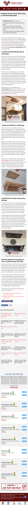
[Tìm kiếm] (14, 9)
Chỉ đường (24, 392)
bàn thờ (11, 44)
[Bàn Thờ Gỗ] (14, 3)
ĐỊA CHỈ (21, 8)
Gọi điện (24, 395)
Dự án (10, 305)
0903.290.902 (4, 420)
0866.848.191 (3, 409)
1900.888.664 (3, 455)
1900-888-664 (14, 387)
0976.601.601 (3, 432)
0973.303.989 (4, 397)
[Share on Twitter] (5, 301)
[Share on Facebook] (2, 301)
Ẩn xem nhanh (17, 20)
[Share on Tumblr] (12, 301)
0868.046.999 (3, 466)
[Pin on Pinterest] (7, 301)
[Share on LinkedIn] (9, 301)
